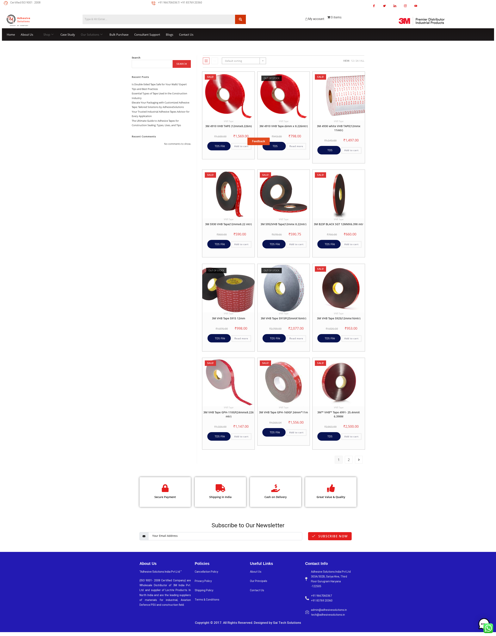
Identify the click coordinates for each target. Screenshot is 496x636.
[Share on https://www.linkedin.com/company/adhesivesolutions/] (395, 6)
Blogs (169, 34)
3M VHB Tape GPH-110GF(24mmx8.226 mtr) (228, 414)
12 (352, 60)
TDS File (219, 146)
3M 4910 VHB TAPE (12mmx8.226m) (228, 126)
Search (136, 57)
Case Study (67, 34)
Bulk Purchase (118, 34)
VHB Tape (228, 121)
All (362, 60)
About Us (27, 34)
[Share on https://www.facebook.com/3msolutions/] (374, 6)
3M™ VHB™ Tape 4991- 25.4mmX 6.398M (338, 414)
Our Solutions (90, 34)
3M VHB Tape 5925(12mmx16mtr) (338, 318)
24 (357, 60)
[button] (242, 75)
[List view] (214, 61)
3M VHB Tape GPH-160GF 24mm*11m (283, 412)
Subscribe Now (332, 536)
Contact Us (186, 34)
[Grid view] (206, 61)
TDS (275, 146)
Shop (46, 34)
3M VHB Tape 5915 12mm (228, 318)
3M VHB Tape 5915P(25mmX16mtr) (283, 318)
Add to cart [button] (241, 146)
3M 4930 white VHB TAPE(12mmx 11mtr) (338, 128)
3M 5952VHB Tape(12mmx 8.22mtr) (283, 224)
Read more (296, 146)
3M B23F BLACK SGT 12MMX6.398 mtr (338, 224)
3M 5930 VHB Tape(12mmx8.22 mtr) (228, 224)
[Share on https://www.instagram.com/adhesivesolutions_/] (405, 6)
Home (11, 34)
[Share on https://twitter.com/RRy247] (384, 6)
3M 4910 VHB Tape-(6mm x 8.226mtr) (283, 126)
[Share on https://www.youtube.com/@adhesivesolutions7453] (416, 6)
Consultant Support (147, 34)
